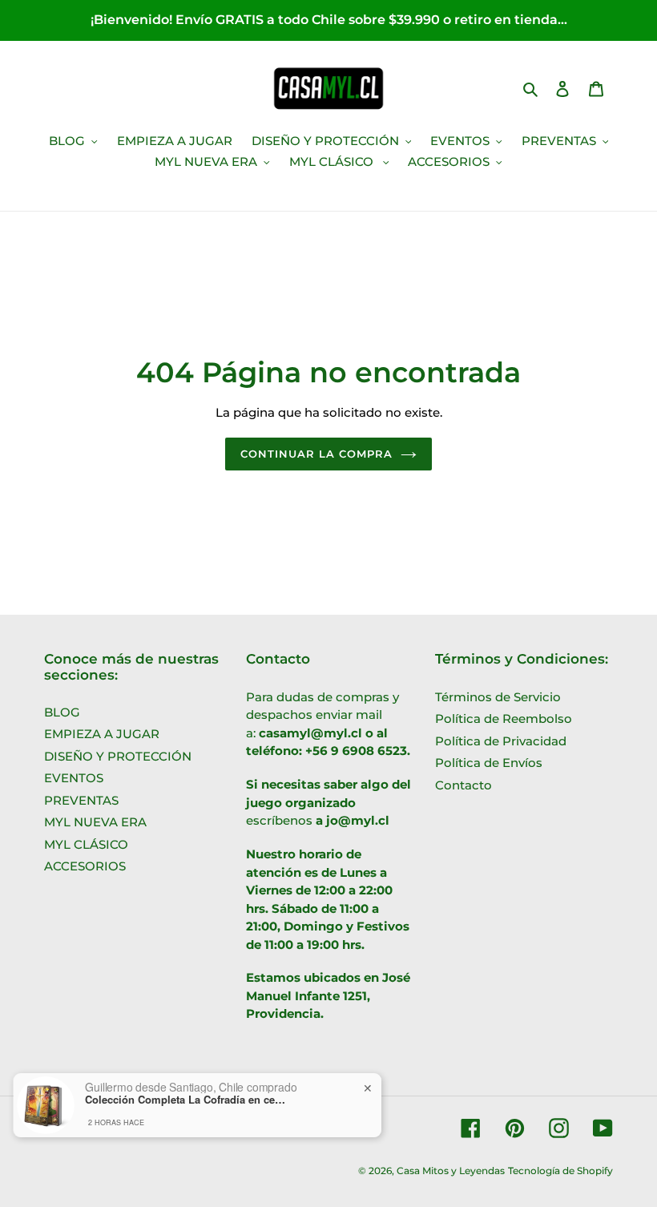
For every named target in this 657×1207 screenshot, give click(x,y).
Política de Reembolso (503, 718)
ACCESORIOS (85, 866)
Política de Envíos (488, 762)
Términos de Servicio (498, 696)
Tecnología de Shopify (560, 1171)
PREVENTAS (81, 800)
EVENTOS (73, 777)
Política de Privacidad (500, 741)
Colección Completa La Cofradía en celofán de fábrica (185, 1099)
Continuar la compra (316, 453)
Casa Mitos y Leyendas (451, 1171)
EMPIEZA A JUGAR (101, 733)
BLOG (62, 712)
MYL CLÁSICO (86, 844)
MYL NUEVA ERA (95, 822)
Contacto (463, 785)
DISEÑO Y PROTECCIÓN (117, 756)
